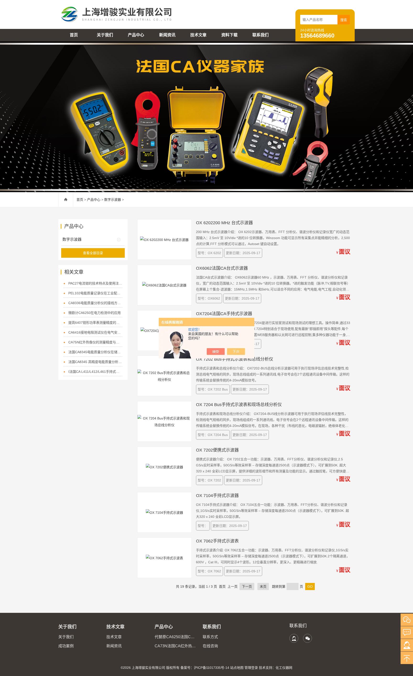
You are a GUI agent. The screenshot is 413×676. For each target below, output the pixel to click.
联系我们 (260, 35)
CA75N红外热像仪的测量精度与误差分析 (95, 342)
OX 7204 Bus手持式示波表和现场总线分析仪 (239, 404)
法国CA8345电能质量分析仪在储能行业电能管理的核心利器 (95, 352)
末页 (263, 586)
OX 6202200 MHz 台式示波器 (224, 222)
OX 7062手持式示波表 (217, 541)
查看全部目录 (93, 253)
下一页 (247, 586)
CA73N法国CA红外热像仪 (176, 646)
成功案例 (66, 646)
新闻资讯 (167, 35)
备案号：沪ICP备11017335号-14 (204, 668)
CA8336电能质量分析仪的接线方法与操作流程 (95, 303)
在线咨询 (210, 646)
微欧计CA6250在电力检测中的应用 (94, 313)
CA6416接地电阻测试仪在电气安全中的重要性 (95, 332)
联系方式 (210, 637)
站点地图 (237, 668)
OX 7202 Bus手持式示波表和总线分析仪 (234, 359)
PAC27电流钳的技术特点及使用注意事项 (95, 283)
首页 (74, 35)
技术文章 (198, 35)
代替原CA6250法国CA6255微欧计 (176, 637)
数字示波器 (112, 199)
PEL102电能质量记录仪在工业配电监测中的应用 (95, 293)
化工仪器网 (284, 668)
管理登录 (251, 668)
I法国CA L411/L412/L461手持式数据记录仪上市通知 (95, 372)
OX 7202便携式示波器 (217, 450)
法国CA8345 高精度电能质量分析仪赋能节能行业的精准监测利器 (95, 362)
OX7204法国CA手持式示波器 (224, 313)
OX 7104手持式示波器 (217, 495)
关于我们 (105, 35)
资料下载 (229, 35)
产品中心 (136, 35)
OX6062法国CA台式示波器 (222, 268)
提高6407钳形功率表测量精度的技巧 (95, 322)
